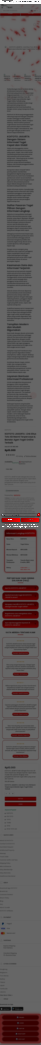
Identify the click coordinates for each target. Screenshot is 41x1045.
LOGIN (30, 520)
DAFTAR (11, 520)
